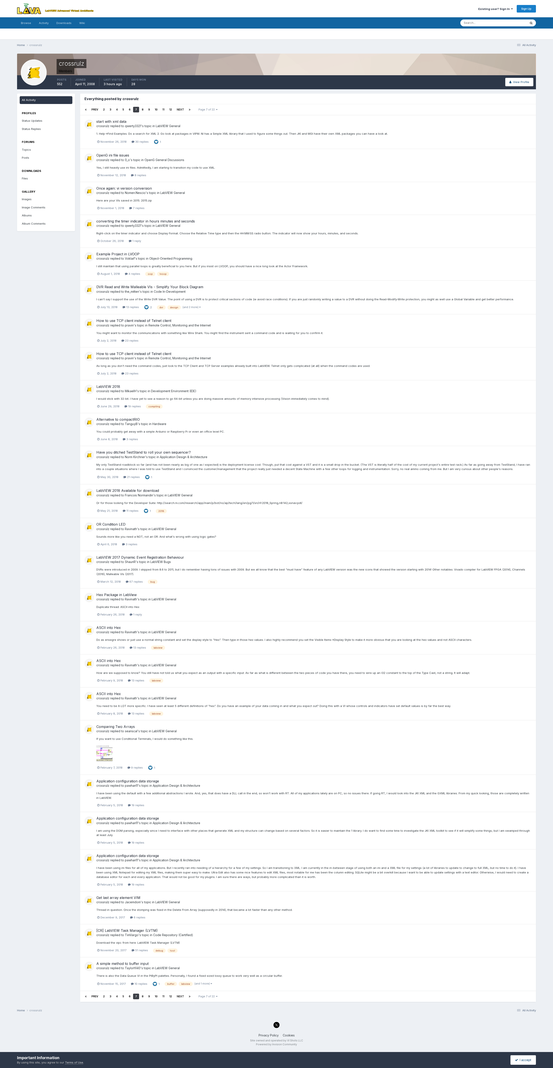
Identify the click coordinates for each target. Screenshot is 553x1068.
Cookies (289, 1035)
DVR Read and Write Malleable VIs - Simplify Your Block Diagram (149, 287)
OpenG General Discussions (164, 160)
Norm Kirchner (135, 457)
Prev (94, 109)
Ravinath (131, 529)
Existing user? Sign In (494, 9)
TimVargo (131, 935)
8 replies (140, 175)
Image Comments (33, 207)
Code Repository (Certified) (173, 935)
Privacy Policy (269, 1035)
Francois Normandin (139, 495)
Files (25, 178)
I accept (524, 1060)
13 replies (132, 307)
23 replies (131, 340)
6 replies (139, 917)
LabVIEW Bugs (160, 562)
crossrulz (102, 126)
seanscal (131, 731)
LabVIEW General (168, 126)
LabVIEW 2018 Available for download (127, 490)
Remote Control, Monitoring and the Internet (179, 325)
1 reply (136, 241)
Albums (27, 215)
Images (27, 199)
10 (156, 109)
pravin (129, 325)
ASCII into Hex (108, 627)
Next (180, 109)
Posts (25, 157)
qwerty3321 (133, 126)
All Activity (29, 100)
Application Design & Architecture (183, 457)
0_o (127, 160)
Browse (26, 23)
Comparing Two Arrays (115, 726)
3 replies (132, 439)
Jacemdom (133, 902)
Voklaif (130, 258)
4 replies (134, 273)
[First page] (86, 109)
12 (170, 109)
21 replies (133, 477)
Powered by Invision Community (276, 1044)
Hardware (159, 424)
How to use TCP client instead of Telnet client (133, 320)
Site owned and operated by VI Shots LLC (276, 1040)
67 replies (136, 581)
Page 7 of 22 (207, 109)
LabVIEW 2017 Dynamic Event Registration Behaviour (140, 557)
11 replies (132, 510)
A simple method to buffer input (122, 963)
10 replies (140, 983)
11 (163, 109)
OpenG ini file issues (112, 155)
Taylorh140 (132, 968)
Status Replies (31, 129)
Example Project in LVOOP (118, 254)
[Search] (531, 22)
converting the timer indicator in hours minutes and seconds (145, 221)
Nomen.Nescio (135, 193)
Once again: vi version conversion (124, 188)
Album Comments (34, 223)
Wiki (82, 23)
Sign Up (526, 8)
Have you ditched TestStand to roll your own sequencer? (143, 452)
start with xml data (111, 121)
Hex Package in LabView (116, 595)
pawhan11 (131, 785)
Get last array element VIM (118, 897)
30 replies (141, 141)
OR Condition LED (111, 524)
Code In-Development (170, 291)
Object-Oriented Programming (170, 258)
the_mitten (132, 291)
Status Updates (511, 22)
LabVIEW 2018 (108, 386)
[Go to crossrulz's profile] (89, 124)
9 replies (136, 767)
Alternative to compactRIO (118, 419)
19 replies (134, 406)
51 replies (141, 950)
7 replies (138, 208)
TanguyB (131, 424)
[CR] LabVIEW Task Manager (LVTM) (127, 930)
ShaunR (130, 562)
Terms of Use (74, 1062)
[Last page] (190, 109)
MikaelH (130, 391)
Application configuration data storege (127, 781)
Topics (26, 149)
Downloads (64, 23)
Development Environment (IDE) (173, 391)
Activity (44, 23)
